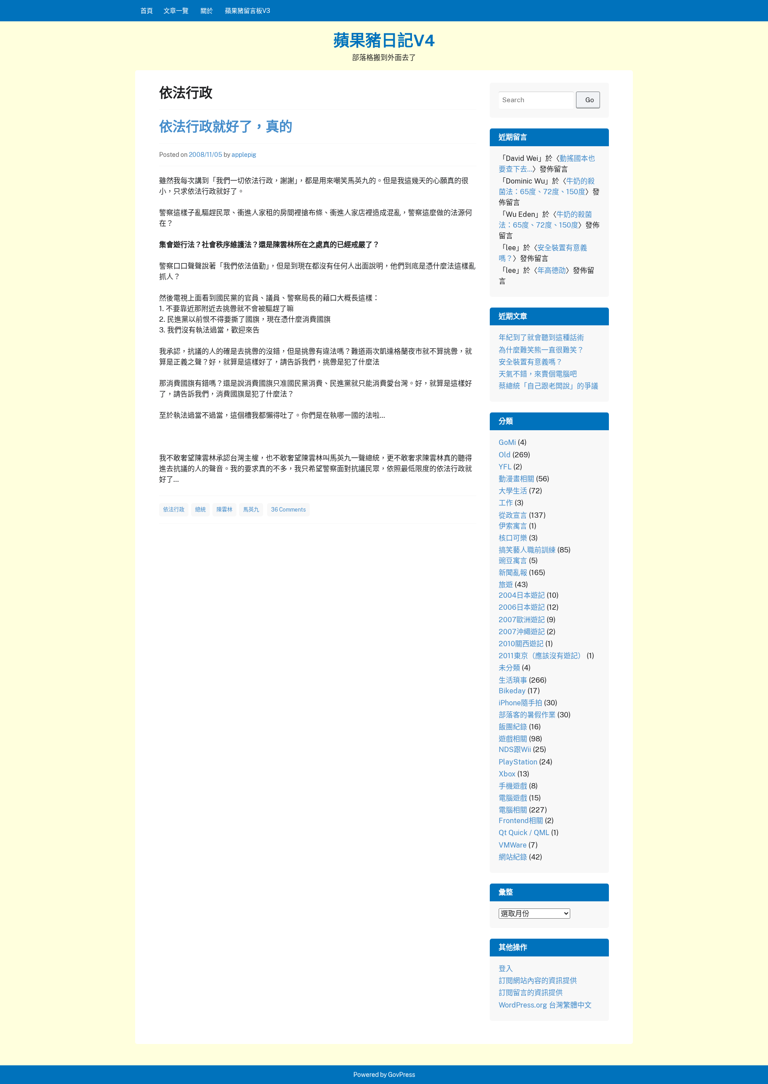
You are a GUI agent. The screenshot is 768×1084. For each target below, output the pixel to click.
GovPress (401, 1074)
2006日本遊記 (522, 607)
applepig (244, 154)
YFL (505, 467)
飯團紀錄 (513, 727)
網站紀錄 (513, 857)
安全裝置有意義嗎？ (531, 362)
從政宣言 (513, 515)
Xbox (507, 774)
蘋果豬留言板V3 (247, 10)
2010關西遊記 (521, 644)
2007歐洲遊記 (522, 620)
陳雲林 (224, 510)
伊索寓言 (513, 526)
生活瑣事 (513, 680)
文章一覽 (176, 10)
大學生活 (513, 491)
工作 (506, 503)
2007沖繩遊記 (522, 632)
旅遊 (506, 584)
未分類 (509, 668)
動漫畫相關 (516, 479)
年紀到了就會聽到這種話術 (541, 337)
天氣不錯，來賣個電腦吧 (538, 374)
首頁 (146, 10)
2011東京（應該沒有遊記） (542, 656)
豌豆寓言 (513, 560)
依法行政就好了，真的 (225, 126)
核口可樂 (513, 538)
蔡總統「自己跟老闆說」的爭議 (548, 386)
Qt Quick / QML (524, 832)
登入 (506, 968)
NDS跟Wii (515, 749)
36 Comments (288, 510)
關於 (206, 10)
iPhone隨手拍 (520, 703)
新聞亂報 (513, 572)
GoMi (507, 442)
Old (505, 455)
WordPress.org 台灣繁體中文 (545, 1005)
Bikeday (512, 691)
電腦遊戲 (513, 798)
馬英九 (251, 510)
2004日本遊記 (522, 595)
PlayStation (518, 762)
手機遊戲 (513, 786)
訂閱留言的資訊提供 (531, 992)
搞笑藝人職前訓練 (527, 550)
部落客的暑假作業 (527, 715)
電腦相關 (513, 810)
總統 (200, 510)
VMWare (513, 845)
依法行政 (173, 510)
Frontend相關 (521, 820)
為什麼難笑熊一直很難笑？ (541, 350)
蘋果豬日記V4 (384, 40)
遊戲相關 (513, 739)
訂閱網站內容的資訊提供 (538, 980)
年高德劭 (551, 270)
